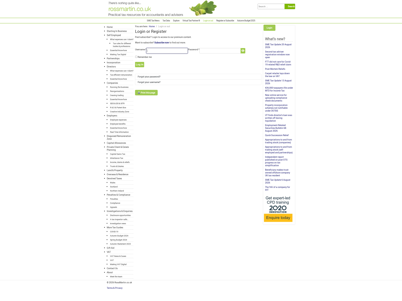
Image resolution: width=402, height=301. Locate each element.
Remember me (145, 56)
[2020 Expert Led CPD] (278, 222)
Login (269, 27)
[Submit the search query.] (291, 6)
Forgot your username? (149, 82)
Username (140, 49)
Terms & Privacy (115, 287)
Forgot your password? (149, 76)
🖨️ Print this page (146, 92)
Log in (139, 64)
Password (193, 49)
